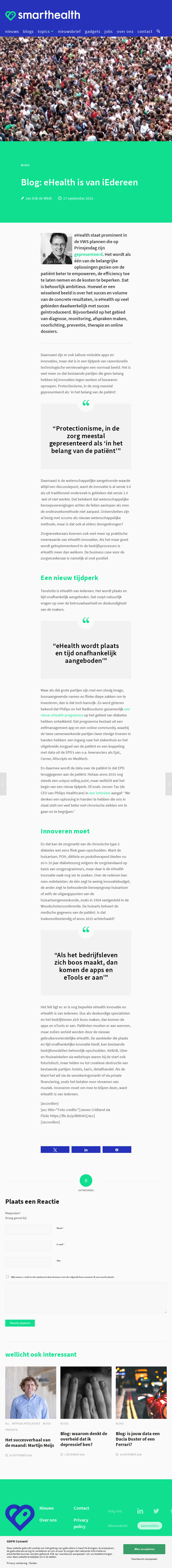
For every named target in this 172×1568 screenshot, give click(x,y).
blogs (47, 1423)
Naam (60, 1228)
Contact (81, 1508)
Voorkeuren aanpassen (144, 1559)
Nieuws (46, 1508)
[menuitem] (13, 31)
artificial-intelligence (26, 1423)
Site (59, 1260)
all (7, 1423)
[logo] (42, 15)
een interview (99, 792)
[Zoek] (157, 31)
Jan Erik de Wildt (38, 198)
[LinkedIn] (140, 1511)
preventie (11, 1429)
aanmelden (150, 1525)
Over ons (48, 1520)
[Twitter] (156, 1511)
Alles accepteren (144, 1549)
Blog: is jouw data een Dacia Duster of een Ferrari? (138, 1439)
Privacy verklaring (17, 1563)
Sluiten (33, 1563)
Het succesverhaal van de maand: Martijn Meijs (29, 1442)
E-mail (61, 1244)
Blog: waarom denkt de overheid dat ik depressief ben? (83, 1439)
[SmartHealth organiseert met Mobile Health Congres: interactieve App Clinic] (3, 784)
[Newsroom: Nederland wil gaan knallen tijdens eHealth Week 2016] (168, 784)
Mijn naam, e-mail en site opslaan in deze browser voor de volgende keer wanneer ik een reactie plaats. (63, 1276)
